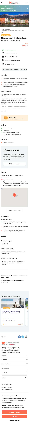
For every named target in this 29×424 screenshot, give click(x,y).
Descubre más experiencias (16, 119)
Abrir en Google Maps (14, 210)
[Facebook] (19, 337)
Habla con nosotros (14, 164)
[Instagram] (25, 337)
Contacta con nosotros (7, 389)
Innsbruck (7, 29)
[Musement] (14, 2)
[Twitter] (22, 337)
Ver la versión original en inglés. (8, 10)
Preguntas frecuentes (7, 387)
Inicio (2, 29)
